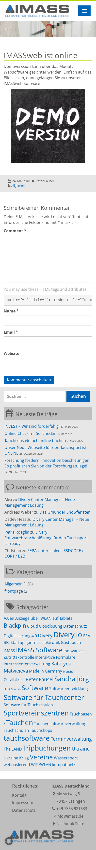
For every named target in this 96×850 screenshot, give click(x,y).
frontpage (13, 591)
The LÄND (13, 749)
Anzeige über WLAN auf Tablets (43, 618)
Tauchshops (41, 730)
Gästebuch (71, 642)
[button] (6, 29)
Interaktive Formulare (55, 657)
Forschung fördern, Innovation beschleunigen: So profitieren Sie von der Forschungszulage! (47, 463)
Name (11, 311)
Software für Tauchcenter (44, 697)
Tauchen (19, 722)
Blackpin (15, 625)
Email (11, 332)
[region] (48, 29)
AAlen (9, 618)
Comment (15, 230)
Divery (45, 635)
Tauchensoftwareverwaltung (60, 723)
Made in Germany (45, 671)
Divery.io (67, 634)
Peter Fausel (39, 679)
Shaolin (16, 689)
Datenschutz (75, 626)
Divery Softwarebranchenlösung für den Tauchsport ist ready (46, 537)
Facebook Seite (70, 823)
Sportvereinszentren (36, 712)
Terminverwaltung (71, 738)
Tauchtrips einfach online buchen (35, 440)
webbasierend (17, 764)
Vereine (41, 757)
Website (11, 353)
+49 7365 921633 (71, 808)
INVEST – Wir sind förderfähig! (32, 426)
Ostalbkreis (14, 679)
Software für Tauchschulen (28, 705)
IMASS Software (39, 650)
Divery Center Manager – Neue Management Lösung (39, 502)
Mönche (68, 671)
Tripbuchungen (47, 748)
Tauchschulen (16, 730)
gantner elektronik (43, 642)
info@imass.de (69, 816)
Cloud (32, 626)
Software (35, 687)
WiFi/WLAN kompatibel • (53, 764)
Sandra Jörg (71, 679)
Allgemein (18, 185)
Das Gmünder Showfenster (64, 512)
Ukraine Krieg (16, 758)
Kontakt (19, 795)
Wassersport (66, 758)
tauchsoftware (27, 738)
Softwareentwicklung (68, 688)
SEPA (7, 689)
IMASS (9, 651)
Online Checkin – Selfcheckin (30, 433)
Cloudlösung (50, 626)
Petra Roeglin (16, 532)
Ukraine (81, 748)
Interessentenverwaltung (27, 664)
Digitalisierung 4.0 (20, 635)
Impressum (22, 802)
